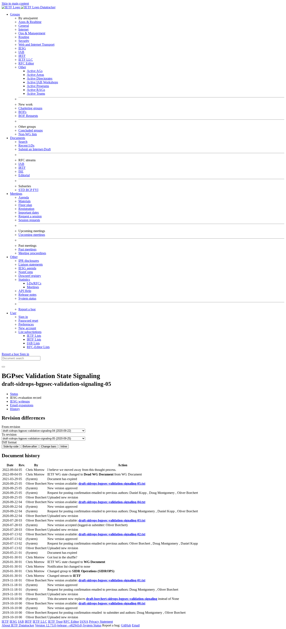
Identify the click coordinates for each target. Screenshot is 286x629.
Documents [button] (17, 138)
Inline (64, 446)
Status (14, 394)
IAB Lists (33, 343)
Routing (23, 37)
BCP (29, 190)
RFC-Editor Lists (38, 347)
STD (22, 190)
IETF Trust (55, 621)
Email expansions (21, 405)
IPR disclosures (28, 260)
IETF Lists (34, 335)
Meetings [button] (16, 193)
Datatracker (47, 7)
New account (27, 328)
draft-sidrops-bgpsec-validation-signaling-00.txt (112, 603)
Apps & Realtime (29, 22)
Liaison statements (30, 264)
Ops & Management (31, 33)
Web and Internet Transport (36, 44)
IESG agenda (27, 268)
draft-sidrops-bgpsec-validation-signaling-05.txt (112, 483)
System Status (92, 625)
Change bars (48, 446)
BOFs (22, 112)
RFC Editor (26, 63)
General (23, 25)
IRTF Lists (34, 339)
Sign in (23, 317)
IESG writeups (20, 401)
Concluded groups (30, 130)
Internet (23, 29)
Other (22, 67)
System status (27, 298)
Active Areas (35, 74)
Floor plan (25, 205)
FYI (35, 190)
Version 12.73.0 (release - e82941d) (59, 625)
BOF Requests (28, 116)
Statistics (24, 279)
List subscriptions (29, 332)
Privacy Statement (101, 621)
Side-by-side (10, 446)
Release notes (27, 294)
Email (136, 625)
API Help (24, 291)
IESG (22, 48)
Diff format (9, 442)
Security (23, 41)
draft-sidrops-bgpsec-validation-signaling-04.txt (112, 502)
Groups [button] (15, 14)
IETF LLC (25, 59)
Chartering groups (30, 108)
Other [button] (14, 257)
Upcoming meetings (31, 234)
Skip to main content (15, 3)
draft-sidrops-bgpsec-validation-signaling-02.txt (112, 534)
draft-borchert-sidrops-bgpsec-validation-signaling (121, 599)
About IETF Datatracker (18, 625)
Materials (24, 201)
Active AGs (35, 71)
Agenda (23, 197)
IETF (5, 621)
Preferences (26, 324)
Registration (26, 209)
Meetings (33, 287)
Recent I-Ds (26, 145)
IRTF (22, 56)
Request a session (30, 216)
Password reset (28, 320)
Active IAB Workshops (42, 82)
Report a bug (27, 309)
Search (22, 141)
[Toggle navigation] (3, 366)
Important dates (28, 212)
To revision (9, 434)
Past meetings (27, 249)
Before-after (30, 446)
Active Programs (38, 86)
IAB (21, 52)
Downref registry (29, 276)
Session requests (29, 220)
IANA (84, 621)
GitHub (126, 625)
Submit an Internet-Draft (34, 149)
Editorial (24, 175)
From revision (11, 427)
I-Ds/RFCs (34, 283)
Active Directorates (39, 78)
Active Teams (36, 93)
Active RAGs (36, 90)
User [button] (13, 313)
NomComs (25, 272)
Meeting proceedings (32, 253)
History (15, 409)
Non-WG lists (27, 134)
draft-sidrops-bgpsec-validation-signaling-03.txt (112, 520)
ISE (20, 171)
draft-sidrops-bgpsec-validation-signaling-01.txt (112, 580)
